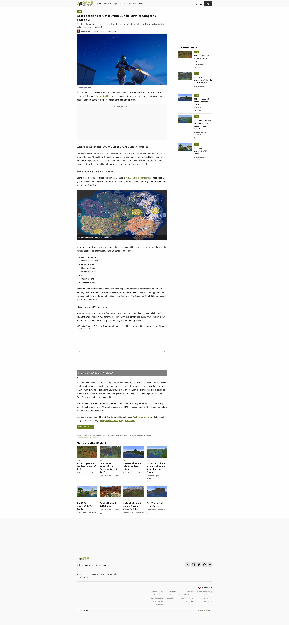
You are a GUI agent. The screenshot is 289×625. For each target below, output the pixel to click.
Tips (115, 3)
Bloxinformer (207, 601)
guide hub (142, 417)
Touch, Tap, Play (157, 601)
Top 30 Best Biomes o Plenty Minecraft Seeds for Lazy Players (156, 467)
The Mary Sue (207, 598)
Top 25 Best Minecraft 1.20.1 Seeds (85, 506)
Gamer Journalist (157, 598)
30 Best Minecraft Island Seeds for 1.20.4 (132, 466)
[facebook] (204, 564)
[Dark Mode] (201, 3)
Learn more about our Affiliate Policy (87, 437)
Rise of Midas (103, 96)
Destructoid (208, 595)
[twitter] (198, 564)
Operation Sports (187, 598)
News (98, 3)
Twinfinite (172, 592)
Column (132, 3)
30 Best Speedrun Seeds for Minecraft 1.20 (86, 466)
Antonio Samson (129, 513)
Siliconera (172, 595)
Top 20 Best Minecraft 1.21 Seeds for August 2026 (108, 467)
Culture (123, 3)
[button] (164, 215)
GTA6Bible (159, 604)
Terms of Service (98, 574)
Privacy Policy (112, 574)
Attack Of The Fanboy (204, 592)
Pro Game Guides (157, 592)
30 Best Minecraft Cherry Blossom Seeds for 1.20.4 (132, 506)
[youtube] (210, 564)
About (79, 574)
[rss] (187, 564)
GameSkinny (171, 598)
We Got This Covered (186, 595)
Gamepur (190, 592)
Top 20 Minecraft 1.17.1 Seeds (108, 504)
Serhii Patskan (82, 473)
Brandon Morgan (153, 476)
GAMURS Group (208, 610)
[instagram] (193, 564)
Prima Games (158, 595)
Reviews (107, 3)
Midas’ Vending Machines (138, 178)
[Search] (195, 3)
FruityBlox (189, 601)
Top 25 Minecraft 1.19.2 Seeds (155, 504)
